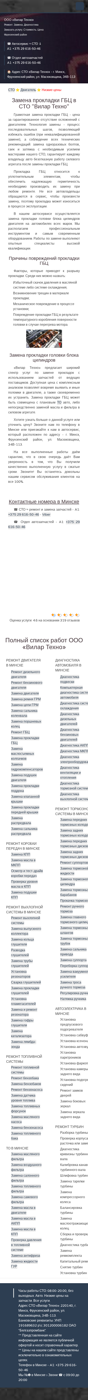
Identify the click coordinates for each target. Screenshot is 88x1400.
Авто (39, 1296)
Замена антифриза (25, 1256)
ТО (59, 402)
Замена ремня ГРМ (26, 699)
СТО (11, 90)
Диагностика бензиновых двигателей (69, 735)
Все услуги (41, 1301)
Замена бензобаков (26, 1084)
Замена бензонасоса (27, 1128)
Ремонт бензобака (25, 1078)
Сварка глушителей (26, 982)
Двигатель (28, 90)
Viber (46, 514)
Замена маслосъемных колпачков (22, 754)
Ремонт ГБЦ (20, 732)
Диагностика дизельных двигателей (69, 719)
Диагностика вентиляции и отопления (70, 773)
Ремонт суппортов (74, 863)
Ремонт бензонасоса (27, 1090)
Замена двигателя (25, 693)
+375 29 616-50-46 (26, 49)
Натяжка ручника (73, 999)
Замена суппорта (73, 960)
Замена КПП (20, 854)
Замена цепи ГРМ (24, 705)
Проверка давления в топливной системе (26, 1245)
